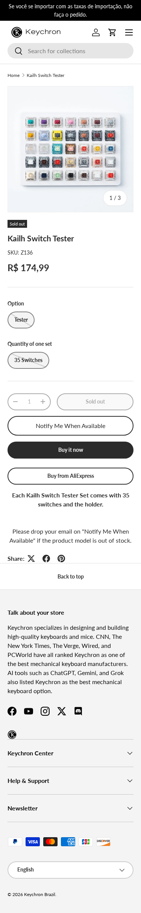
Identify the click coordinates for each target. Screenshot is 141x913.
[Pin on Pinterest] (61, 558)
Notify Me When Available (70, 425)
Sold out (95, 401)
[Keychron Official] (12, 734)
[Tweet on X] (31, 558)
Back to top (71, 576)
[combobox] (70, 50)
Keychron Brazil (39, 894)
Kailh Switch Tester (45, 75)
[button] (112, 32)
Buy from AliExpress (70, 476)
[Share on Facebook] (46, 558)
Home (14, 75)
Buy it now (70, 450)
